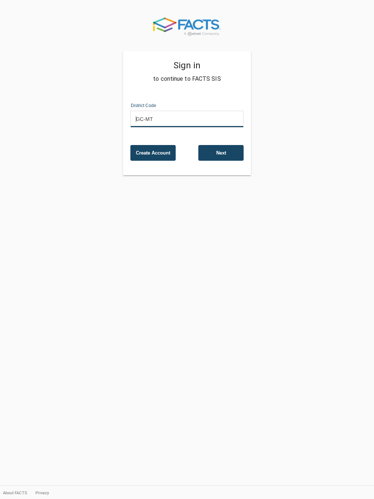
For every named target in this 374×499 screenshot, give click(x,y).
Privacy (42, 492)
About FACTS (15, 492)
